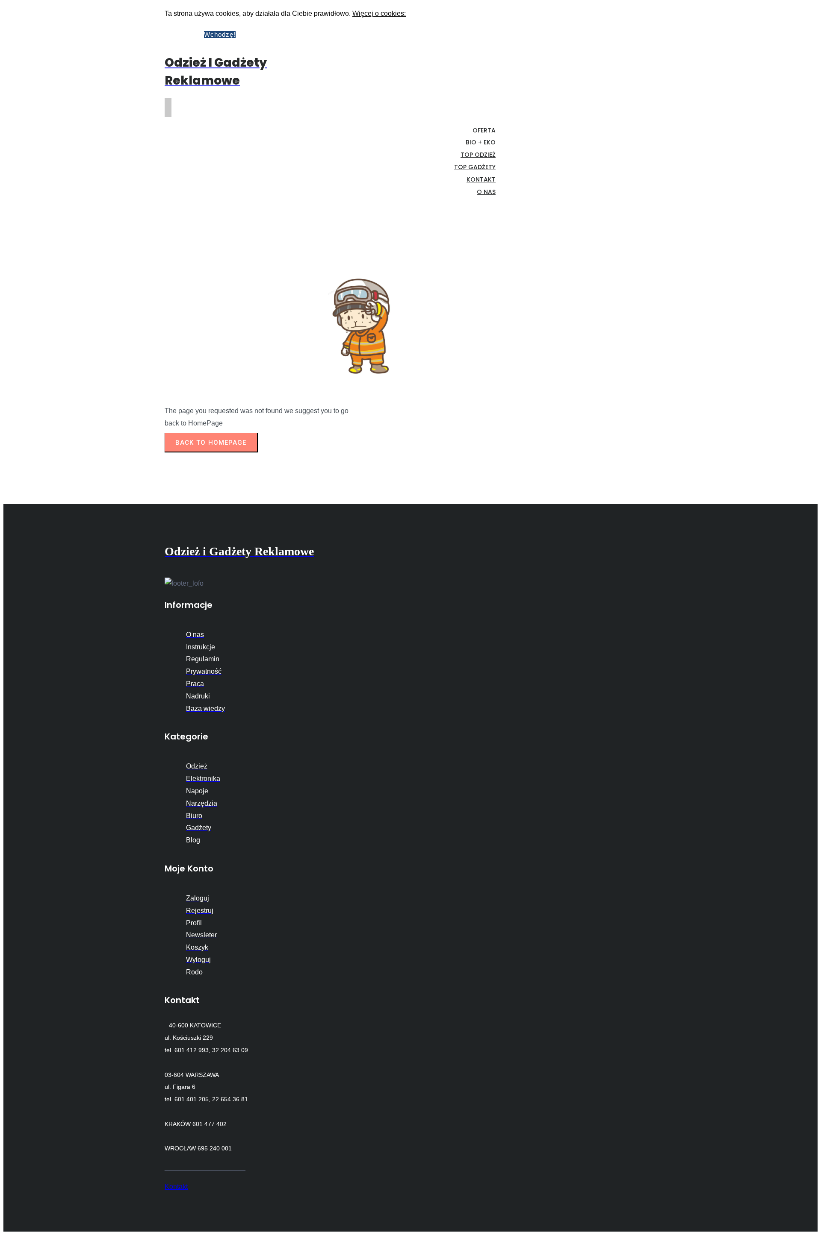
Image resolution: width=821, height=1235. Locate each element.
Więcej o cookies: (379, 13)
